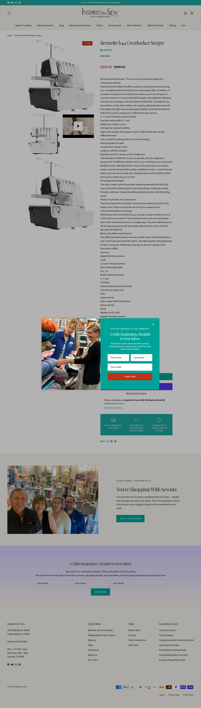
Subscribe (130, 376)
